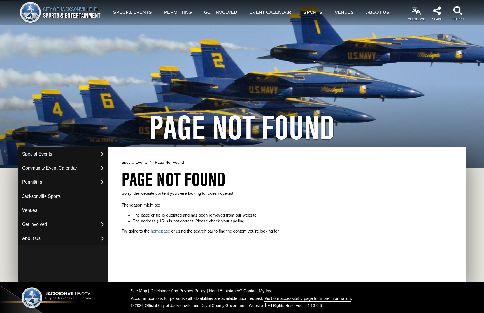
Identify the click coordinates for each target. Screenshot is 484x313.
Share (437, 19)
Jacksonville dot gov (56, 297)
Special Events (132, 13)
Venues (344, 13)
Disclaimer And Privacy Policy (178, 290)
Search (458, 19)
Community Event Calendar (49, 168)
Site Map (139, 290)
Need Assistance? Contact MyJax (240, 290)
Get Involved (220, 13)
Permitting (178, 13)
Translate (416, 19)
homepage (160, 231)
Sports (313, 13)
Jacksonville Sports (41, 196)
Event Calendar (270, 13)
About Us (377, 13)
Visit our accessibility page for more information (307, 298)
